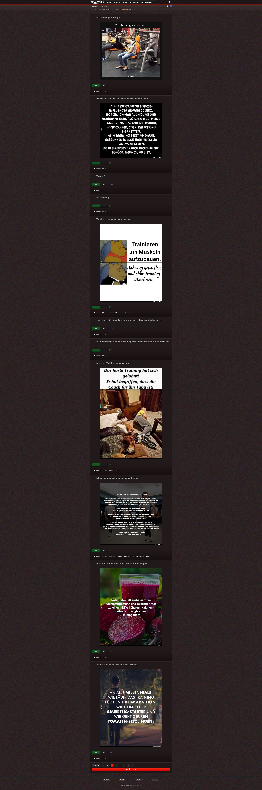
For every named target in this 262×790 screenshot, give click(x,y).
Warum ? (100, 176)
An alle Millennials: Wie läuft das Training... (117, 665)
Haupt (109, 2)
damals (120, 556)
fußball (125, 556)
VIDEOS (116, 9)
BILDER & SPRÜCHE (105, 9)
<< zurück (96, 765)
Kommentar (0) (99, 91)
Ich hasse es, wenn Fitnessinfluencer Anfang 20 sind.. (122, 99)
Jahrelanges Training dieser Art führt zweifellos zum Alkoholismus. (129, 320)
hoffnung (131, 556)
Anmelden (94, 6)
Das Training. (102, 198)
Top (117, 2)
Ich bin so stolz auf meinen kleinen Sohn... (117, 478)
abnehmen (129, 313)
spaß (137, 556)
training (122, 313)
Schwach (104, 85)
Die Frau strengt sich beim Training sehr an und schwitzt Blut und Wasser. (132, 342)
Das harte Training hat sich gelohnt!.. (114, 363)
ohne (117, 313)
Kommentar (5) (99, 169)
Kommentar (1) (99, 313)
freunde (142, 556)
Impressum (129, 785)
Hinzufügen (149, 2)
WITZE (94, 9)
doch (147, 556)
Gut (96, 85)
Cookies (123, 785)
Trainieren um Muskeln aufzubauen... (114, 219)
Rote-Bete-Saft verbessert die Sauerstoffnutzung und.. (122, 563)
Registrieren (104, 6)
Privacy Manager (137, 785)
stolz (110, 556)
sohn (114, 556)
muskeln (111, 313)
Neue (125, 2)
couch (117, 470)
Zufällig (135, 2)
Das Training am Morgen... (109, 17)
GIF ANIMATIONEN (128, 9)
